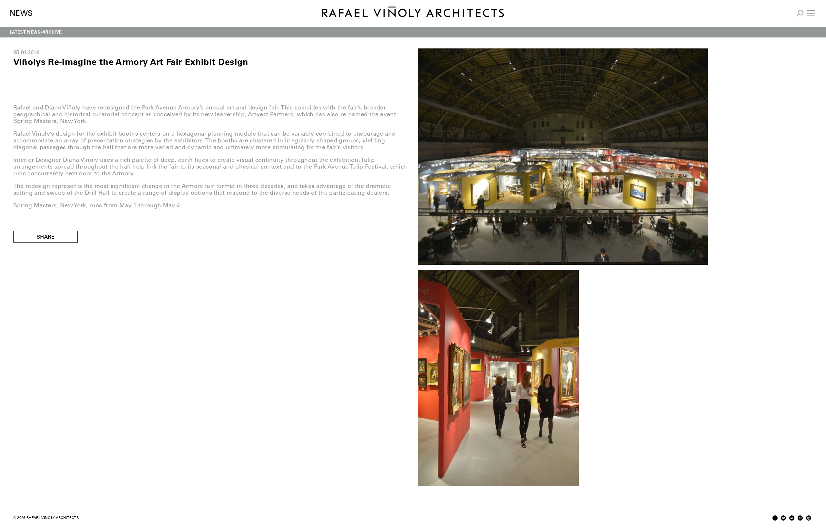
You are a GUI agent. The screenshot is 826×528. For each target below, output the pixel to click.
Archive (52, 32)
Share (45, 236)
